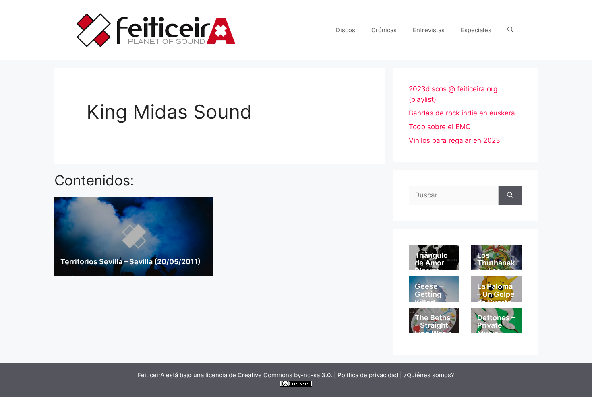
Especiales (476, 30)
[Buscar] (510, 195)
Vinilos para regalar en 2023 (454, 140)
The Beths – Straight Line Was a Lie (433, 329)
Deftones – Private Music (496, 325)
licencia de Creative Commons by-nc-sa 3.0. (268, 375)
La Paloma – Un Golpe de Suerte (496, 294)
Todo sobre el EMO (440, 127)
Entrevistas (429, 30)
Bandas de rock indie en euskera (462, 113)
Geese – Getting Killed (429, 294)
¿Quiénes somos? (429, 375)
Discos (345, 30)
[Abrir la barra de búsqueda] (510, 30)
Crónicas (384, 30)
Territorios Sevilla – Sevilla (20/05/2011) (130, 261)
